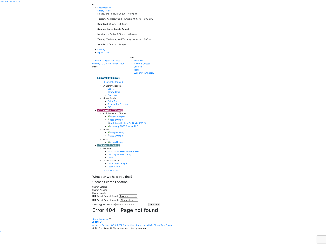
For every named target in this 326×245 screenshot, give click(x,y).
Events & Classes (142, 63)
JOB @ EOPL (116, 225)
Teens (136, 69)
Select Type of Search (107, 196)
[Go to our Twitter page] (101, 222)
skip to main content (10, 1)
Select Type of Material (108, 200)
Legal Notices (104, 7)
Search (155, 204)
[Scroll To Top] (0, 231)
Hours (104, 10)
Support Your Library (144, 73)
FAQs (150, 225)
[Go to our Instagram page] (98, 222)
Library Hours (141, 225)
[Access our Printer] (93, 222)
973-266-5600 (117, 63)
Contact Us (128, 225)
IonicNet (142, 228)
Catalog (101, 49)
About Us (138, 60)
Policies (105, 225)
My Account (103, 52)
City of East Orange (163, 225)
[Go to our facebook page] (96, 222)
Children (138, 66)
